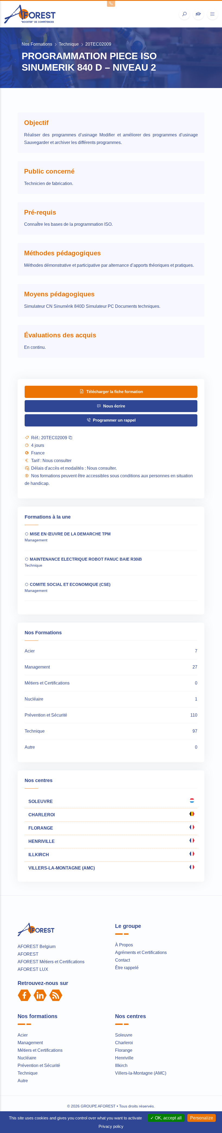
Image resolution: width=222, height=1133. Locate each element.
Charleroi (124, 1042)
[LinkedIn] (40, 995)
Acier (23, 1035)
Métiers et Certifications (40, 1050)
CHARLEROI (41, 814)
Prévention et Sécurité (39, 1065)
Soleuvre (123, 1035)
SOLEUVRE (40, 801)
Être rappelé (127, 967)
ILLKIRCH (38, 854)
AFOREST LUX (33, 969)
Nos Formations (37, 44)
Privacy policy (111, 1126)
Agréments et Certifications (141, 952)
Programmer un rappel (114, 420)
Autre (23, 1080)
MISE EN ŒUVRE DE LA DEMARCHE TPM (70, 534)
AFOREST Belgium (37, 946)
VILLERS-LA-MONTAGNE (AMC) (61, 868)
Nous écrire (113, 406)
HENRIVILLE (41, 841)
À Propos (124, 945)
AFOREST (28, 954)
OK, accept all (168, 1118)
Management (30, 1042)
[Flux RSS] (56, 995)
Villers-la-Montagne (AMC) (140, 1073)
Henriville (124, 1058)
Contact (122, 960)
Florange (123, 1050)
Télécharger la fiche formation (114, 391)
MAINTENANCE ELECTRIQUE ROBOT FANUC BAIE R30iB (85, 559)
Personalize (201, 1118)
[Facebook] (24, 995)
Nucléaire (27, 1058)
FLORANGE (40, 828)
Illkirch (121, 1065)
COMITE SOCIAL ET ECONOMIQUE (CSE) (69, 584)
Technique (69, 44)
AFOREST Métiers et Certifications (51, 961)
